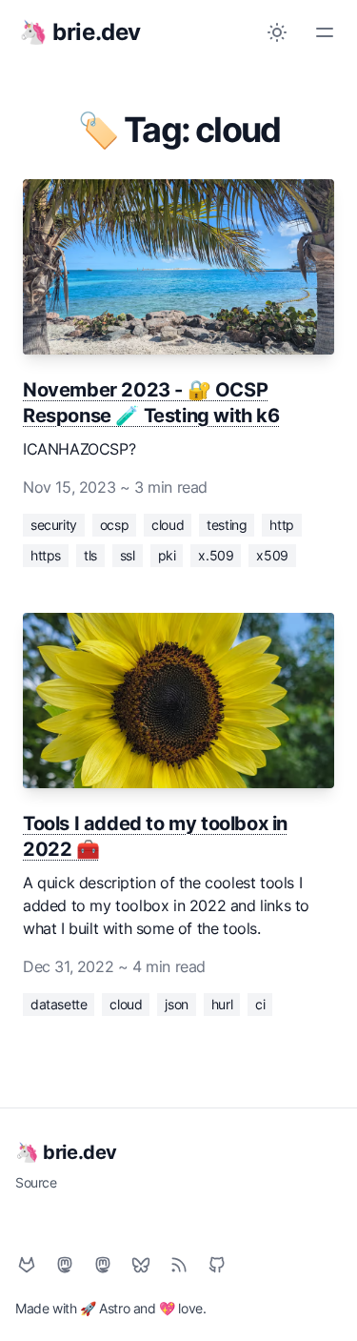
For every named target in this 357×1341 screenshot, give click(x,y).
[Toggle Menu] (325, 32)
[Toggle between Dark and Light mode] (277, 32)
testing (227, 525)
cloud (167, 525)
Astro (114, 1308)
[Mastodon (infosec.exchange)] (103, 1265)
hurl (221, 1004)
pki (167, 555)
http (281, 525)
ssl (127, 555)
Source (36, 1182)
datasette (58, 1004)
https (45, 555)
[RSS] (179, 1265)
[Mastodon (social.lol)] (65, 1265)
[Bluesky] (141, 1265)
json (176, 1004)
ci (260, 1004)
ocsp (114, 525)
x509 (272, 555)
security (53, 525)
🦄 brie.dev (66, 1152)
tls (90, 555)
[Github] (217, 1265)
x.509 (215, 555)
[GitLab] (27, 1265)
